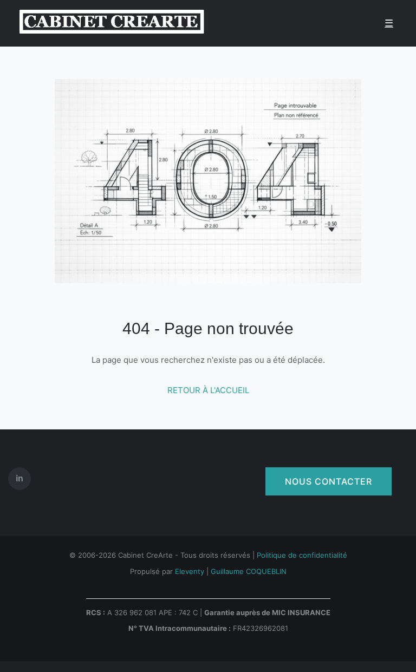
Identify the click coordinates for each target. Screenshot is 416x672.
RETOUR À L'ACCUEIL (208, 390)
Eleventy (189, 571)
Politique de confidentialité (302, 555)
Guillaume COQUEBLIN (249, 571)
